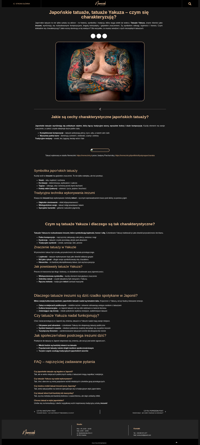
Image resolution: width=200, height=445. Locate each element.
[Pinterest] (104, 36)
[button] (189, 3)
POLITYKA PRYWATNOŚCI (99, 443)
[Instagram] (99, 36)
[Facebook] (93, 36)
